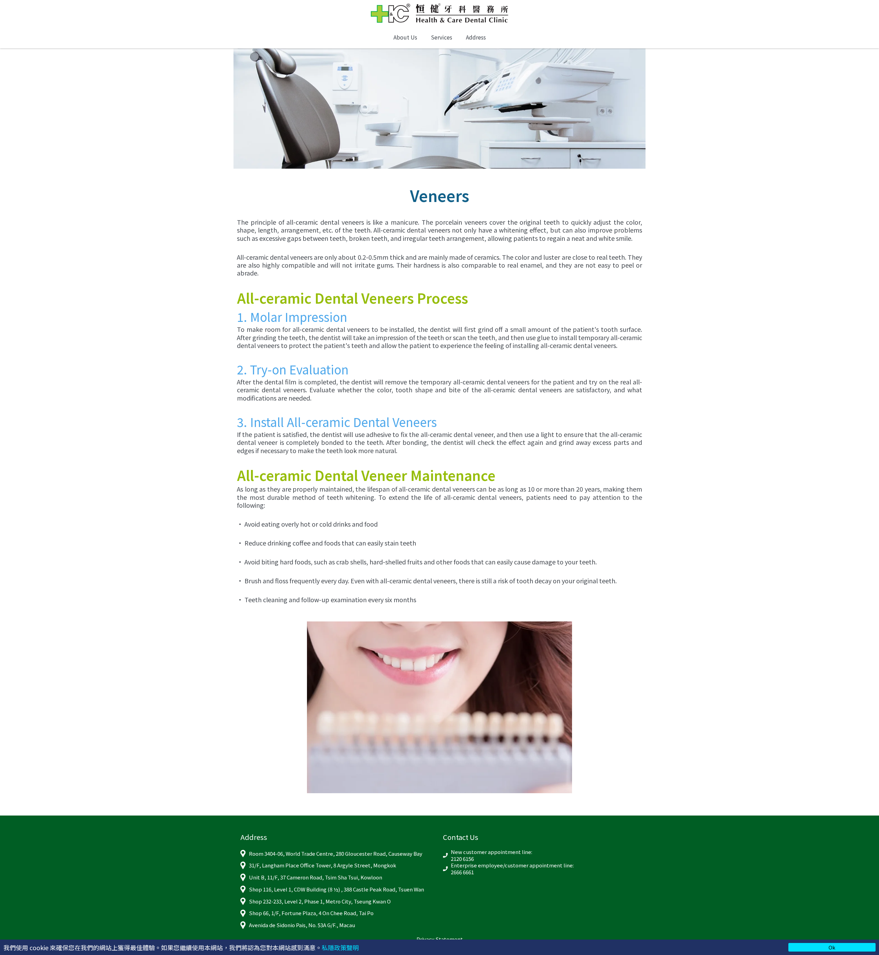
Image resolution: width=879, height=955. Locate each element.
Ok (832, 947)
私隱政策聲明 (340, 947)
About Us (405, 37)
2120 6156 (462, 858)
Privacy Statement (439, 939)
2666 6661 (462, 872)
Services (441, 37)
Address (476, 37)
